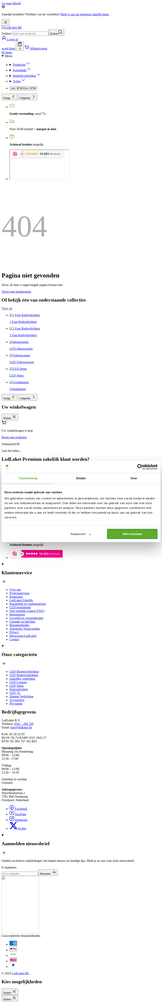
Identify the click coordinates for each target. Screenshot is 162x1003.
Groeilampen (17, 389)
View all (7, 308)
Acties (17, 81)
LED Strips (16, 685)
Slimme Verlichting (21, 696)
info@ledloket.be (21, 727)
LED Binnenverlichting (24, 671)
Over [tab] (134, 478)
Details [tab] (81, 478)
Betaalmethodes (19, 625)
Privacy (14, 632)
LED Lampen (18, 682)
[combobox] (30, 34)
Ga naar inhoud (11, 3)
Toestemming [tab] (28, 478)
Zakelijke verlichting (22, 678)
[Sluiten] (5, 22)
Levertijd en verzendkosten (26, 618)
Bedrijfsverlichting (24, 75)
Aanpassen (78, 534)
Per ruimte (15, 703)
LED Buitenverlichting (23, 675)
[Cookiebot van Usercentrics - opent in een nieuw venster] (140, 467)
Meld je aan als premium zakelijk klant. (84, 14)
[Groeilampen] (19, 307)
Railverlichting (18, 689)
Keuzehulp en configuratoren (27, 603)
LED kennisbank (20, 607)
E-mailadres (9, 867)
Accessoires (16, 700)
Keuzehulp (19, 70)
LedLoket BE (20, 973)
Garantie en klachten (22, 621)
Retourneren (17, 614)
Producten (19, 64)
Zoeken (6, 33)
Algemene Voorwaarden (24, 628)
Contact (14, 639)
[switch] (23, 88)
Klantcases (16, 596)
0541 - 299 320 (23, 724)
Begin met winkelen (14, 437)
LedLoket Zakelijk (21, 600)
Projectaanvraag (19, 593)
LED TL (15, 693)
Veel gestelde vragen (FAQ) (26, 611)
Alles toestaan (132, 534)
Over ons (15, 589)
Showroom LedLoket (22, 635)
